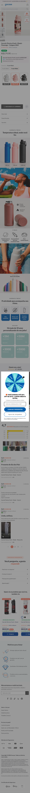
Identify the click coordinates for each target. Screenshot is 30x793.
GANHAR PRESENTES (15, 409)
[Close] (27, 374)
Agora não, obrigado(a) (15, 414)
